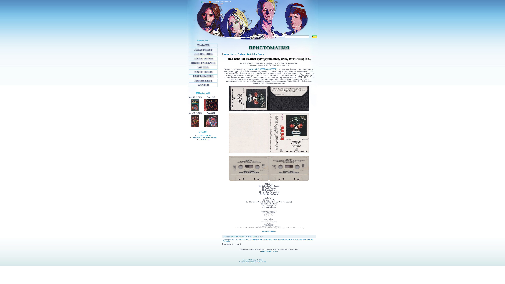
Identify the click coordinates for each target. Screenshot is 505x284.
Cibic (253, 236)
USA (250, 239)
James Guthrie (293, 239)
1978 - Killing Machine (255, 54)
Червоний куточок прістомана (204, 137)
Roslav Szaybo (272, 239)
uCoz (264, 262)
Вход (275, 251)
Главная (202, 2)
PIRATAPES (204, 139)
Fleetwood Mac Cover (260, 239)
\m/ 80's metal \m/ (204, 135)
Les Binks (242, 239)
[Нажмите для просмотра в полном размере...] (249, 153)
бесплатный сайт (253, 262)
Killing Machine (282, 239)
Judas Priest (302, 239)
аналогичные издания (268, 231)
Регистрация (266, 251)
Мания (233, 54)
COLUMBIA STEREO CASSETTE (263, 69)
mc (247, 239)
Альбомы (241, 54)
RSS (210, 2)
